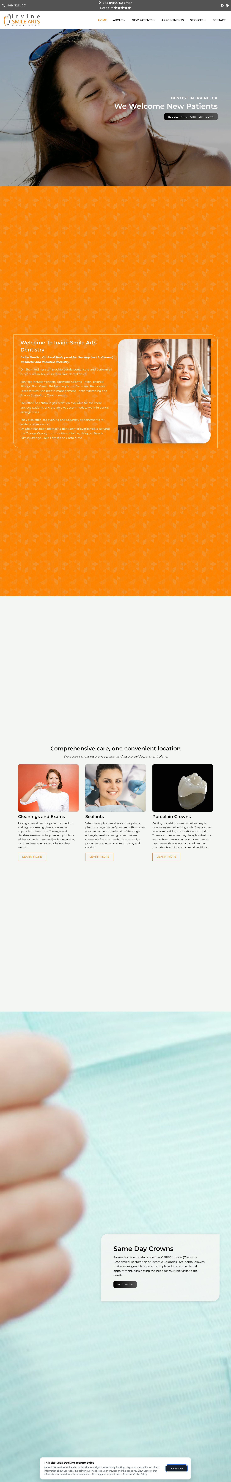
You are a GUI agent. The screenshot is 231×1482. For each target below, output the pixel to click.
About (118, 20)
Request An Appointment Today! (191, 116)
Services (197, 20)
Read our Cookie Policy (135, 1474)
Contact (219, 20)
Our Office (117, 3)
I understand (177, 1468)
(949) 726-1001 (16, 5)
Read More (125, 1284)
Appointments (173, 20)
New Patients (142, 20)
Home (102, 20)
